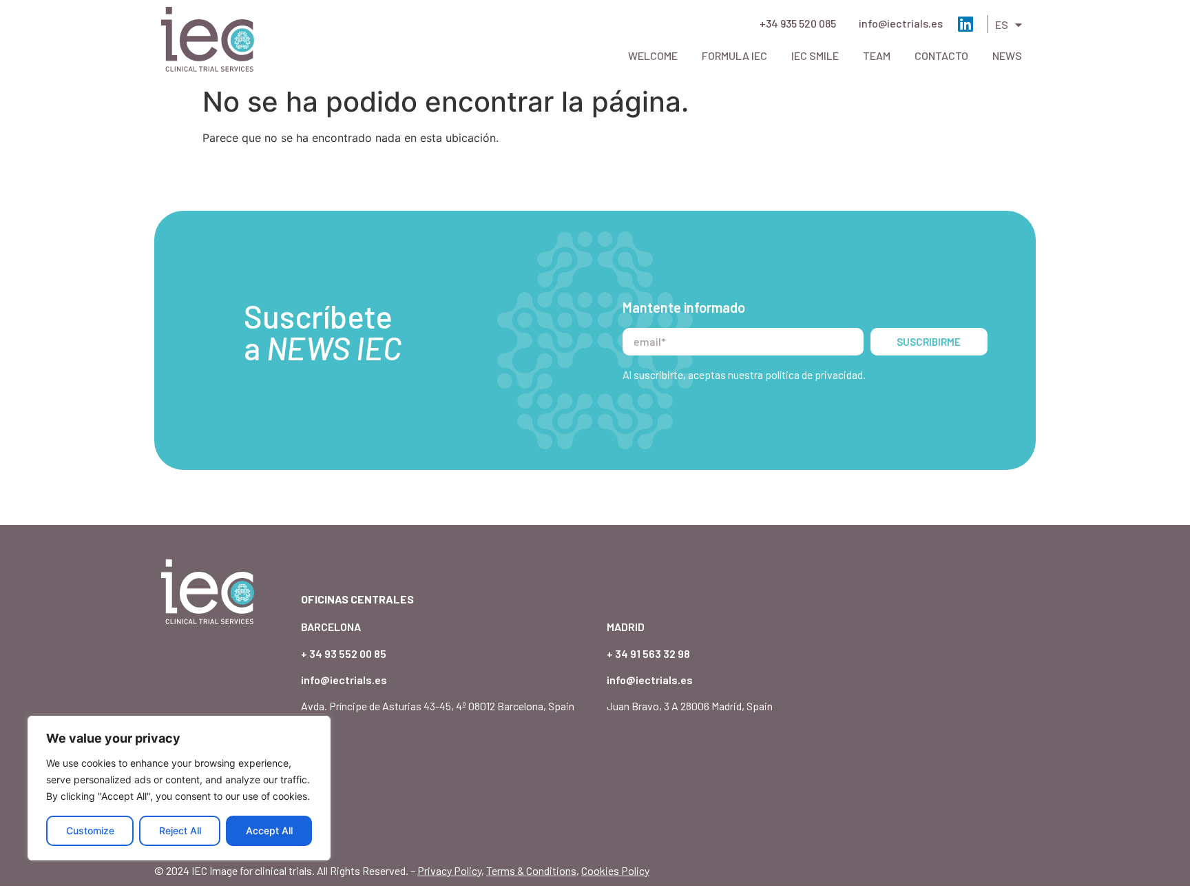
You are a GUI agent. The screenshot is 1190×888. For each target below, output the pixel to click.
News (1007, 55)
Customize (90, 830)
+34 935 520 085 (798, 23)
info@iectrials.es (901, 23)
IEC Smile (815, 55)
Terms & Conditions (531, 870)
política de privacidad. (815, 374)
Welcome (653, 55)
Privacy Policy (449, 870)
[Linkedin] (965, 23)
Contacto (941, 55)
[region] (179, 788)
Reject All (180, 830)
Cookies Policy (615, 870)
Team (876, 55)
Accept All (269, 830)
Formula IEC (734, 55)
